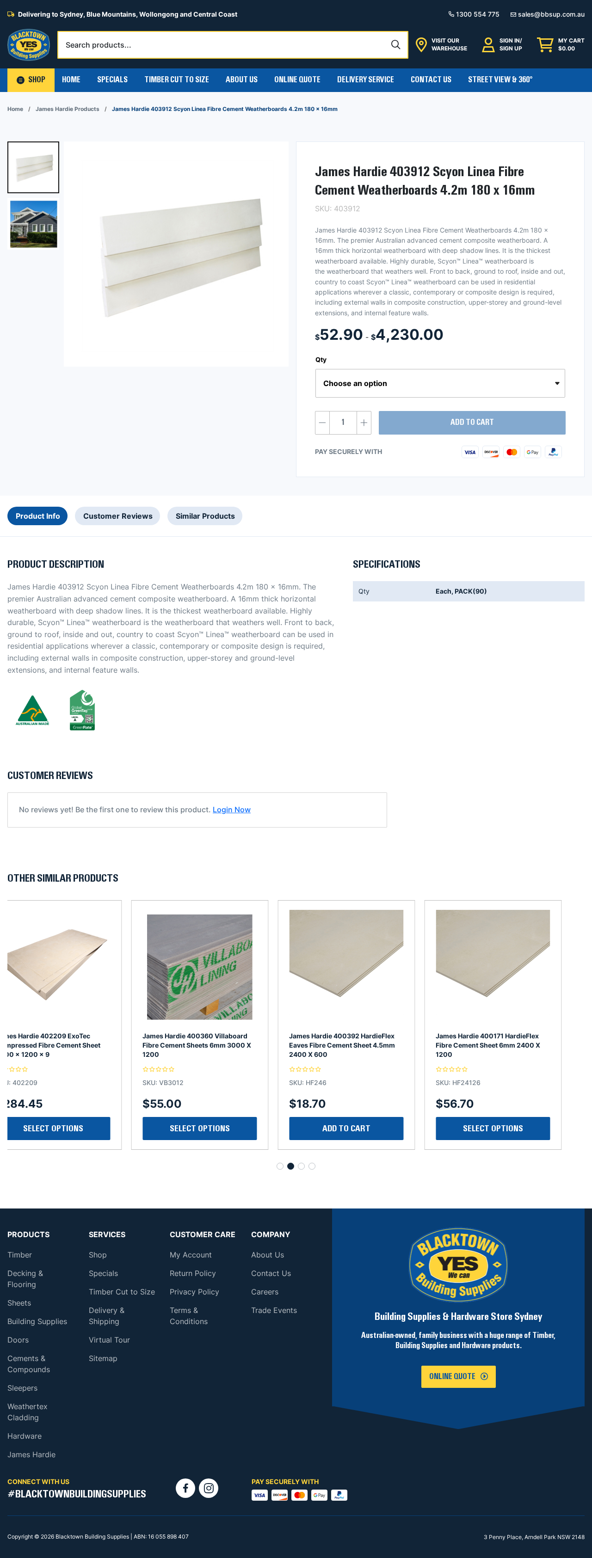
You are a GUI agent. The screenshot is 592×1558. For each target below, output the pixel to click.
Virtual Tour (109, 1339)
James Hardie (31, 1454)
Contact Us (431, 80)
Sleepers (22, 1387)
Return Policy (193, 1273)
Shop (98, 1254)
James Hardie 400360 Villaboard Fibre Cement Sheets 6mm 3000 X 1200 (73, 1045)
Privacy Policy (194, 1291)
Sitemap (103, 1358)
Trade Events (274, 1310)
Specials (112, 80)
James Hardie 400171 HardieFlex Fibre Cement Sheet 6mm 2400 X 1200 (364, 1045)
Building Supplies (37, 1321)
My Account (191, 1254)
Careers (264, 1291)
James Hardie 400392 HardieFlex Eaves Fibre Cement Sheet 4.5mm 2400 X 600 (218, 1045)
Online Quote (297, 80)
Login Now (232, 809)
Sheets (19, 1302)
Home (71, 80)
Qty (321, 359)
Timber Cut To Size (176, 80)
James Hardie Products (67, 108)
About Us (242, 80)
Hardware (24, 1436)
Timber (19, 1254)
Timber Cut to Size (122, 1291)
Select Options (369, 1128)
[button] (31, 80)
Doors (18, 1339)
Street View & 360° (500, 80)
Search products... (98, 44)
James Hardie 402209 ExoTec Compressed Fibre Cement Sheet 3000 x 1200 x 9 (511, 1045)
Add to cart (472, 422)
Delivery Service (365, 80)
